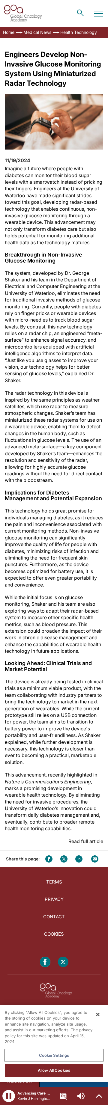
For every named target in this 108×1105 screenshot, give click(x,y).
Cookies (54, 934)
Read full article (85, 841)
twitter (64, 859)
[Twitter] (63, 962)
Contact (54, 916)
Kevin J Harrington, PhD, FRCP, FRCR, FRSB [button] (33, 1098)
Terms (54, 882)
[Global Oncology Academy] (23, 13)
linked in (78, 858)
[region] (54, 1043)
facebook (48, 858)
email (94, 858)
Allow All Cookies (54, 1070)
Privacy (54, 899)
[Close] (97, 1014)
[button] (9, 1096)
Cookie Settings (54, 1055)
